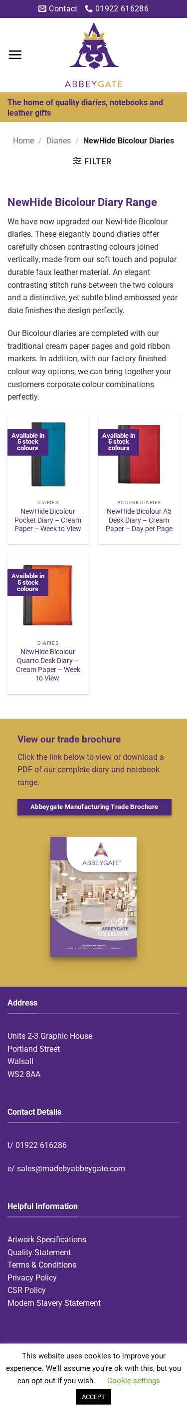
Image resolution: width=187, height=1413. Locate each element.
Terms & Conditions (41, 1265)
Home (23, 140)
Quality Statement (39, 1252)
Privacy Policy (32, 1277)
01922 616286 (41, 1145)
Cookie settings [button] (133, 1380)
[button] (14, 54)
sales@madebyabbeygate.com (71, 1168)
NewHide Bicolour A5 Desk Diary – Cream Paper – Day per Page (139, 520)
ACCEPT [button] (93, 1397)
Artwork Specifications (46, 1239)
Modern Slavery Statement (54, 1303)
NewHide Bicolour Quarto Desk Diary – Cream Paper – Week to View (48, 665)
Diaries (58, 140)
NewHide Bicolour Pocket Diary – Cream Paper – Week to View (47, 520)
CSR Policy (26, 1290)
